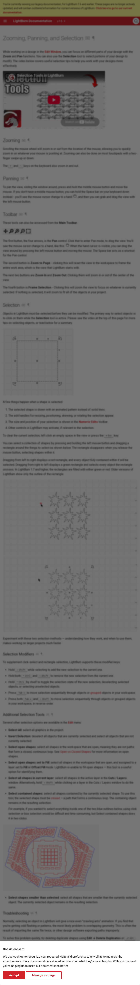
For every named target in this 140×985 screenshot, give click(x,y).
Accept (14, 975)
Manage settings (43, 975)
